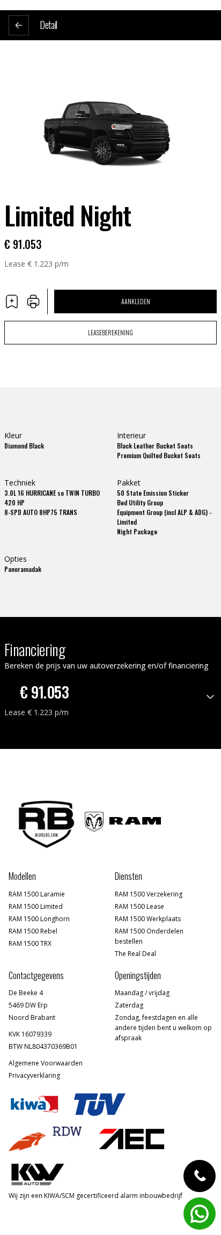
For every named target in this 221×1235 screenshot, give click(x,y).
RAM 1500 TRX (30, 943)
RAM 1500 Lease (139, 906)
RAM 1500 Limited (36, 906)
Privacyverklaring (34, 1075)
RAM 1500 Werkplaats (148, 918)
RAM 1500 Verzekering (148, 894)
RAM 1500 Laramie (37, 894)
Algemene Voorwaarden (46, 1063)
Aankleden (135, 301)
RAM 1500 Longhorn (39, 918)
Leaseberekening (110, 332)
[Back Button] (19, 25)
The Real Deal (135, 953)
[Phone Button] (199, 1176)
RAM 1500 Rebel (33, 931)
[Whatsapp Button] (199, 1213)
